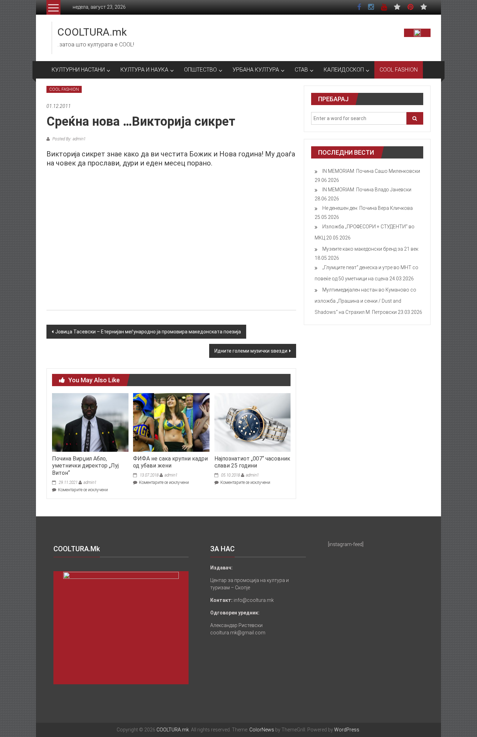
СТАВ (301, 69)
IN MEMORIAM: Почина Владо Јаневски (366, 189)
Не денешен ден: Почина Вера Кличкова (367, 208)
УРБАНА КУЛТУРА (256, 69)
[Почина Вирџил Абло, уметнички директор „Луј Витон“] (90, 422)
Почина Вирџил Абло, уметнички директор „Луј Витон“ (85, 466)
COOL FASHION (399, 69)
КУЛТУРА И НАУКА (144, 69)
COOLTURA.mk (92, 32)
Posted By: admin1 (68, 139)
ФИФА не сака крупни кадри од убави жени (170, 462)
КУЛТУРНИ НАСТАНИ (78, 69)
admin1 (89, 482)
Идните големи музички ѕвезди (250, 351)
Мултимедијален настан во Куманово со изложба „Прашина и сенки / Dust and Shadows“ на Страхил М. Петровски (365, 301)
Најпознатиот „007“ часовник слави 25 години (252, 462)
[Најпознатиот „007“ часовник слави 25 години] (252, 422)
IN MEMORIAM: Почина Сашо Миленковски (371, 171)
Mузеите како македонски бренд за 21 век (370, 249)
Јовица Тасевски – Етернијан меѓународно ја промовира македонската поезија (148, 331)
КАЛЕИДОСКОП (344, 69)
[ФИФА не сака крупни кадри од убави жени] (171, 422)
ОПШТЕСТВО (200, 69)
